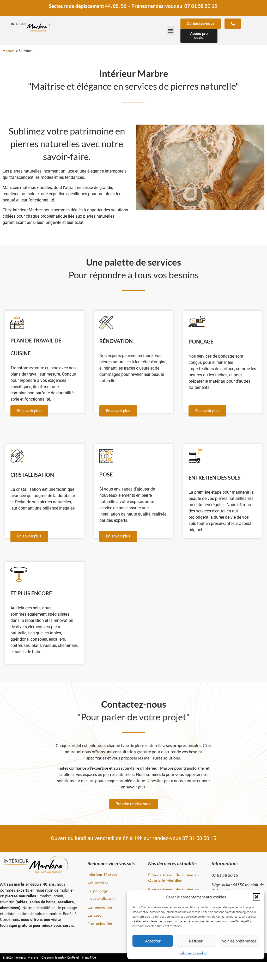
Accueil (9, 51)
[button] (256, 896)
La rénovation (99, 908)
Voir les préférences (239, 941)
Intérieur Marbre (102, 875)
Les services (97, 883)
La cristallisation (102, 899)
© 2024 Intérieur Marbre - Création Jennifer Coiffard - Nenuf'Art (49, 957)
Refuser (196, 941)
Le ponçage (97, 891)
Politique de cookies (193, 953)
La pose (94, 916)
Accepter (153, 941)
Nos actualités (100, 924)
